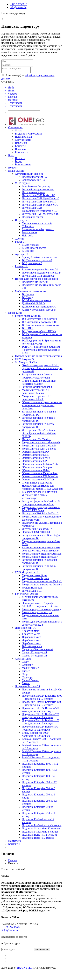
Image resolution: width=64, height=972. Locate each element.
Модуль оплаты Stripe (34, 575)
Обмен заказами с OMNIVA (38, 479)
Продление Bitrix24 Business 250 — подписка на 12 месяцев (40, 716)
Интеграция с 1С (32, 590)
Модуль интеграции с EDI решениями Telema (37, 391)
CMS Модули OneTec (27, 572)
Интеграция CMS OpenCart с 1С (40, 198)
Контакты (14, 843)
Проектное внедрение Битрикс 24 (41, 272)
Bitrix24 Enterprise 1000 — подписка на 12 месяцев (37, 734)
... (9, 847)
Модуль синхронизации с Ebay (40, 556)
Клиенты (20, 145)
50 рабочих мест (31, 643)
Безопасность (29, 232)
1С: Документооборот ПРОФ (39, 331)
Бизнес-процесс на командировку (41, 609)
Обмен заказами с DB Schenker (40, 476)
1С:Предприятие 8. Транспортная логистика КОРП (41, 342)
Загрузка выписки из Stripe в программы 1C (38, 419)
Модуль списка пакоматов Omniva (42, 584)
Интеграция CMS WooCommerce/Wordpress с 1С (39, 209)
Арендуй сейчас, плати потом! (40, 257)
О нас (18, 130)
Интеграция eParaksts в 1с (37, 528)
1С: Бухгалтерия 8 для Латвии (39, 318)
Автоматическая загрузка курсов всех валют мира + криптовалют (41, 549)
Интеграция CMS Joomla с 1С (39, 201)
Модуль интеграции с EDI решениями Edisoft (37, 398)
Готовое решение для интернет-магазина (38, 355)
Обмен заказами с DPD (35, 451)
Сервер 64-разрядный (34, 655)
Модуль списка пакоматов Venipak (42, 581)
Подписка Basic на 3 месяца (38, 837)
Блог (11, 155)
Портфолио (15, 840)
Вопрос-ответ (23, 164)
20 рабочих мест (31, 640)
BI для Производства (34, 247)
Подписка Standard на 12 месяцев (41, 828)
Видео (18, 161)
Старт (25, 661)
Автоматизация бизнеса (29, 173)
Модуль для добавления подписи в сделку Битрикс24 (42, 623)
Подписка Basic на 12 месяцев (39, 834)
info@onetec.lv (18, 7)
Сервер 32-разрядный (34, 652)
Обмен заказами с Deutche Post (40, 473)
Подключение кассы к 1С (37, 281)
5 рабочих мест (30, 630)
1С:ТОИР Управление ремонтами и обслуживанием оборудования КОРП (41, 349)
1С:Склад (27, 297)
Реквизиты (21, 152)
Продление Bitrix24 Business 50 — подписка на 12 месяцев (41, 728)
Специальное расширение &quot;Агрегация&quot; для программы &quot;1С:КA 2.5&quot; (42, 485)
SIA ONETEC (25, 967)
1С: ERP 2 (27, 328)
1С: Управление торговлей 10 (39, 322)
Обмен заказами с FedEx (36, 457)
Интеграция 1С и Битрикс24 (38, 275)
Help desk (27, 235)
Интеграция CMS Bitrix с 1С (38, 195)
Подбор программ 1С (34, 176)
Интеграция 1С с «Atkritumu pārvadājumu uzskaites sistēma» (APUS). (39, 433)
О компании (15, 127)
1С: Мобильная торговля (36, 300)
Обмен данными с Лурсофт (38, 603)
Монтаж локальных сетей (37, 223)
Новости (20, 158)
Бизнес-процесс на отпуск (37, 612)
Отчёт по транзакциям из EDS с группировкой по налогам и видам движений (42, 368)
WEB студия (22, 183)
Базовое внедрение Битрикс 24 (40, 269)
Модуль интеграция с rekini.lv (39, 445)
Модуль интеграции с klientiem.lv (41, 442)
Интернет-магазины (33, 192)
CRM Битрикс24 (24, 359)
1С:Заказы (28, 294)
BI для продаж (30, 244)
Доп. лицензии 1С (25, 627)
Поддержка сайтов (33, 217)
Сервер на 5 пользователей (37, 649)
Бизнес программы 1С (28, 315)
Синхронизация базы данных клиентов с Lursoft (39, 382)
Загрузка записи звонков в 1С (39, 386)
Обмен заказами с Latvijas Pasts (40, 464)
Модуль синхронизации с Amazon (41, 553)
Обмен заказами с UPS (35, 460)
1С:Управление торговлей (37, 260)
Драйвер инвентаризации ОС (39, 306)
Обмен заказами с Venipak (37, 467)
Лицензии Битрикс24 (27, 686)
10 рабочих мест (31, 637)
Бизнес (26, 671)
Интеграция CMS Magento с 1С (40, 204)
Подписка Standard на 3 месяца (40, 831)
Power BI (20, 241)
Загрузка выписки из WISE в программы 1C (39, 567)
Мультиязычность (32, 587)
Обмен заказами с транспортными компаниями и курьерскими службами (42, 405)
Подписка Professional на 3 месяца (41, 825)
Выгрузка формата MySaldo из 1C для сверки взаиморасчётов (41, 503)
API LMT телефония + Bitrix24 (40, 606)
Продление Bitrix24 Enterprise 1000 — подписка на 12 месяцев (42, 703)
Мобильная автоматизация (30, 291)
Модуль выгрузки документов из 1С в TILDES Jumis (41, 509)
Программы (15, 312)
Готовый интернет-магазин (38, 189)
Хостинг (20, 238)
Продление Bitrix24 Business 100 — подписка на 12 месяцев (40, 722)
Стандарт (27, 664)
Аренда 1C (21, 254)
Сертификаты (23, 139)
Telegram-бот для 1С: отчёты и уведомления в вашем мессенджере (39, 494)
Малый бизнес (30, 667)
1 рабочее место (31, 633)
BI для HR (28, 250)
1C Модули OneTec (26, 362)
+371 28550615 (18, 4)
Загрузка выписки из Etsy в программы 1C (38, 425)
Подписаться (41, 949)
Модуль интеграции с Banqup (39, 448)
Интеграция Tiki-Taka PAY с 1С (40, 513)
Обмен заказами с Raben (36, 470)
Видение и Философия (28, 133)
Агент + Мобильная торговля (39, 309)
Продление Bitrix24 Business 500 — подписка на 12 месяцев (40, 710)
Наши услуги (16, 170)
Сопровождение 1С (33, 179)
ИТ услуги (21, 220)
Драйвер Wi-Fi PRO (33, 303)
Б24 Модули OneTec (26, 593)
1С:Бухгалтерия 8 (32, 263)
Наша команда (23, 136)
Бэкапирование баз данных (38, 229)
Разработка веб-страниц (36, 186)
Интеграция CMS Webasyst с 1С (40, 213)
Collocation (28, 226)
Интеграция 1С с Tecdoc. (36, 439)
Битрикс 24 (21, 266)
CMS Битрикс (23, 658)
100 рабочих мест (32, 646)
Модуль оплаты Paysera (35, 578)
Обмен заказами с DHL (35, 454)
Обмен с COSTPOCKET (36, 532)
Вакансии (20, 149)
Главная (12, 860)
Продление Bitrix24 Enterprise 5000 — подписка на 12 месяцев (42, 697)
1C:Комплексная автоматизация (40, 325)
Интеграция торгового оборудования (36, 278)
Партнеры (21, 142)
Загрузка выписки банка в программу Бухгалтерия (37, 376)
